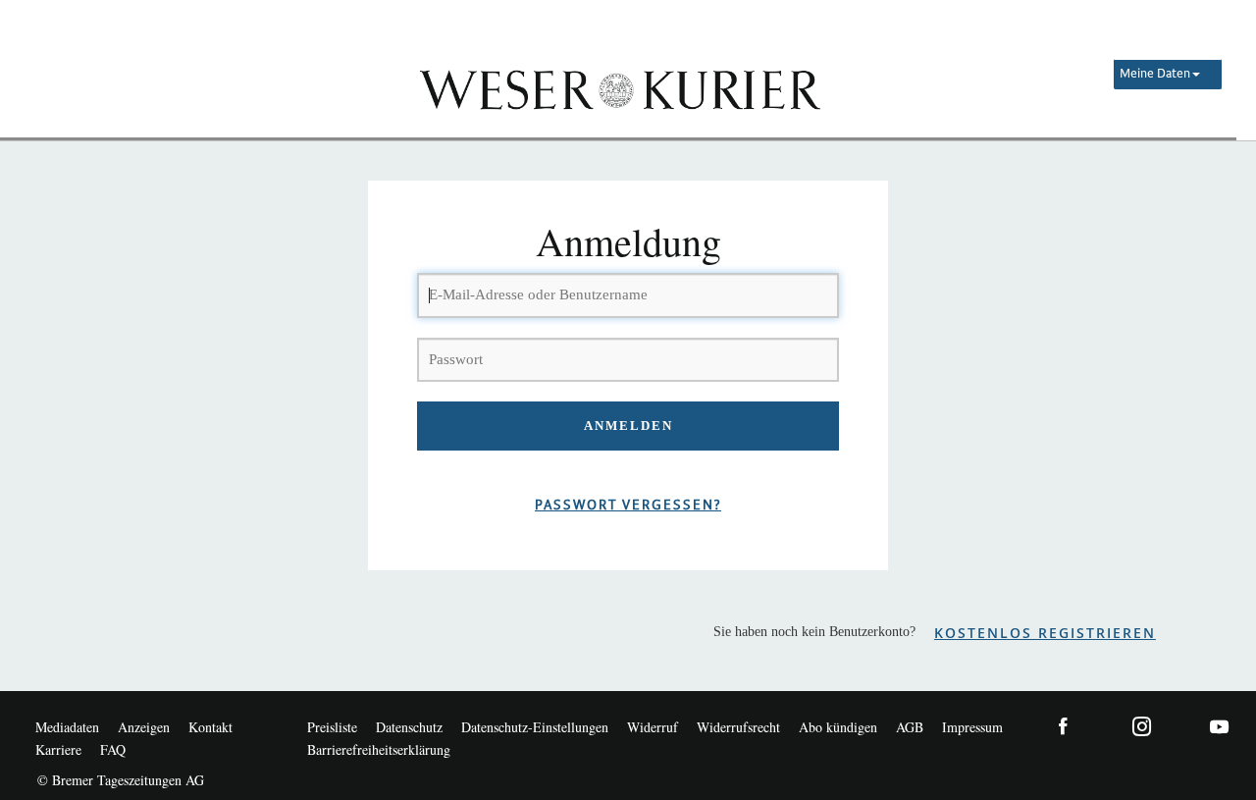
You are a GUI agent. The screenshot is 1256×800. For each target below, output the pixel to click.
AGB (909, 727)
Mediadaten (67, 727)
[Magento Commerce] (618, 88)
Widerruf (652, 727)
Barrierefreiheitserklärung (378, 749)
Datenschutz (409, 727)
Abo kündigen (838, 727)
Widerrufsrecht (738, 727)
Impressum (972, 727)
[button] (1168, 74)
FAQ (113, 749)
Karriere (58, 749)
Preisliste (332, 727)
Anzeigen (144, 727)
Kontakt (210, 727)
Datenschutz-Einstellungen (534, 727)
